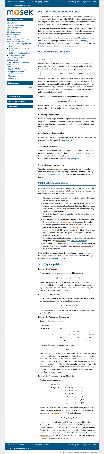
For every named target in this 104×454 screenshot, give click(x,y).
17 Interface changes (15, 76)
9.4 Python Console (17, 55)
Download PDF (14, 96)
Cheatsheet (13, 107)
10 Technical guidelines (16, 58)
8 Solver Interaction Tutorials (18, 39)
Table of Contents (15, 19)
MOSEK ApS (75, 452)
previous (70, 2)
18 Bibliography (13, 78)
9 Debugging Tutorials (15, 41)
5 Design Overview (14, 32)
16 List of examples (14, 74)
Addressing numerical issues (19, 5)
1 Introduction (12, 23)
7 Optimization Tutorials (16, 37)
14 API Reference (16, 69)
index (95, 2)
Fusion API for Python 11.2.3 (18, 2)
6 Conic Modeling (13, 34)
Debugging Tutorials (40, 2)
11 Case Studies (13, 60)
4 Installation (12, 30)
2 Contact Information (15, 25)
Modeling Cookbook (16, 102)
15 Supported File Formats (17, 71)
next (78, 2)
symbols (86, 2)
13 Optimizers (12, 67)
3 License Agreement (15, 28)
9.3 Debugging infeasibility (19, 53)
